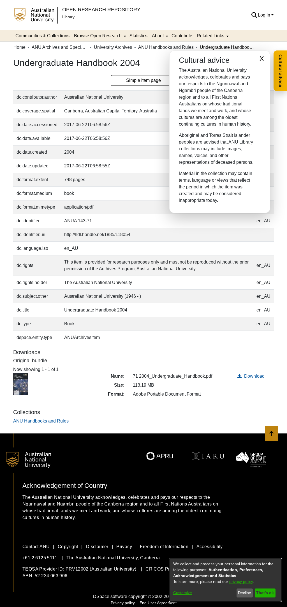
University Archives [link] (113, 47)
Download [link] (254, 376)
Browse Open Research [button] (98, 35)
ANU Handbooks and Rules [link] (166, 47)
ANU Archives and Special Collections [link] (60, 47)
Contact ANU (36, 546)
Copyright (68, 546)
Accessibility (209, 546)
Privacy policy (123, 603)
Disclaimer (97, 546)
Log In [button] (264, 15)
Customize (182, 592)
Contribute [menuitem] (182, 35)
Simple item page (143, 80)
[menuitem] (99, 35)
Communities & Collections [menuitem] (42, 35)
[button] (254, 15)
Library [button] (68, 17)
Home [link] (19, 47)
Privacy (124, 546)
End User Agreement (158, 603)
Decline (244, 592)
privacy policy (241, 581)
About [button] (158, 35)
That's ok (265, 592)
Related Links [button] (210, 35)
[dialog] (225, 579)
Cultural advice (280, 70)
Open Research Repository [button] (101, 9)
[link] (41, 421)
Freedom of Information (164, 546)
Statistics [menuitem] (138, 35)
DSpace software (110, 596)
